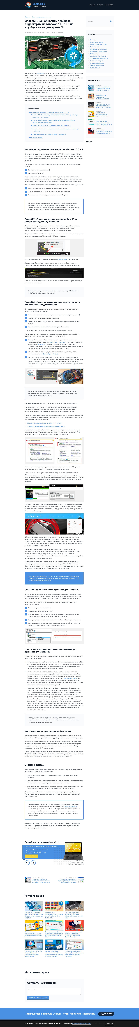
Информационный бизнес (98, 49)
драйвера (40, 73)
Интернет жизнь (95, 47)
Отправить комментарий (38, 998)
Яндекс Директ (95, 67)
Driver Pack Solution (71, 806)
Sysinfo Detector (53, 354)
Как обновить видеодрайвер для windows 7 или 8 (49, 134)
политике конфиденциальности (81, 1023)
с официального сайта (69, 678)
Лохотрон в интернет (96, 61)
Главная (92, 5)
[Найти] (111, 21)
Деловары (93, 40)
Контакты (100, 5)
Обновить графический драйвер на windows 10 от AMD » (46, 426)
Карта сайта (109, 5)
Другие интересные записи (98, 44)
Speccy (45, 354)
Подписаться (106, 1014)
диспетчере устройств (57, 342)
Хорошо (110, 1024)
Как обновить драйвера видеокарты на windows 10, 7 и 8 (49, 112)
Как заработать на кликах (98, 56)
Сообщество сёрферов (97, 63)
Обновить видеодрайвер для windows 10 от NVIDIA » (44, 423)
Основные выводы (36, 137)
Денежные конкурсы (96, 42)
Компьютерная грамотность (41, 17)
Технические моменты (97, 65)
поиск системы (62, 259)
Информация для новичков (98, 51)
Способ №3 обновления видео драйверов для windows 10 (51, 126)
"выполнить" (41, 344)
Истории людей (95, 54)
